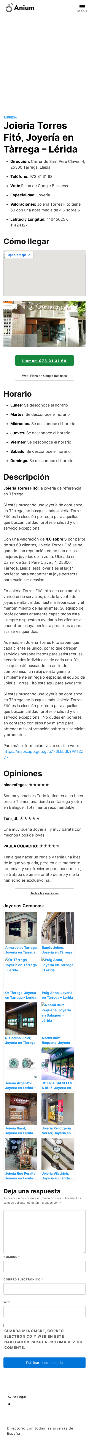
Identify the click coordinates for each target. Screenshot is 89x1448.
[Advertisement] (44, 61)
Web (7, 1302)
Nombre (11, 1257)
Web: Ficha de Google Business (44, 375)
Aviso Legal (17, 1397)
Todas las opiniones (44, 893)
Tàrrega (10, 117)
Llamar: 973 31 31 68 (44, 361)
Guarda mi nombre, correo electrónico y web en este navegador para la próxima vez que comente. (44, 1339)
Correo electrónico (23, 1279)
